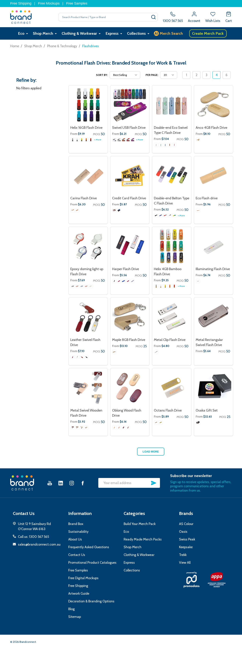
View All (185, 562)
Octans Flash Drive (168, 410)
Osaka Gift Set (207, 410)
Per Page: (152, 75)
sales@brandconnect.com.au (39, 544)
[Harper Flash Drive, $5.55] (130, 246)
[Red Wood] (73, 427)
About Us (75, 539)
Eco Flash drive (207, 198)
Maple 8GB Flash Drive (128, 340)
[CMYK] (119, 210)
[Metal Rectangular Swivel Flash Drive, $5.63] (213, 317)
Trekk (183, 555)
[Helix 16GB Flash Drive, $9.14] (88, 105)
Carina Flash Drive (83, 198)
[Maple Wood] (77, 210)
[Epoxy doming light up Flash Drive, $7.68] (88, 246)
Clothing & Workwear (79, 33)
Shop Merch (43, 33)
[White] (156, 145)
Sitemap (74, 617)
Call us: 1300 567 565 (33, 537)
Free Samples (76, 3)
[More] (27, 33)
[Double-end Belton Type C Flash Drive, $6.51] (171, 175)
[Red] (165, 215)
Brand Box (75, 524)
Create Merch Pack (208, 33)
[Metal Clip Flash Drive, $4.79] (171, 317)
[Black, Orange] (123, 140)
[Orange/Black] (86, 140)
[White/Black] (77, 140)
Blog (71, 609)
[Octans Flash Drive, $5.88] (171, 387)
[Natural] (170, 145)
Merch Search (169, 33)
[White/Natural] (161, 286)
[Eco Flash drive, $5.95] (213, 175)
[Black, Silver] (119, 140)
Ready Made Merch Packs (143, 539)
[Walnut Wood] (77, 427)
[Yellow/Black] (82, 140)
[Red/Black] (91, 140)
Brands (186, 513)
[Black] (156, 215)
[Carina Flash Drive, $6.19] (88, 175)
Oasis (183, 532)
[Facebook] (82, 483)
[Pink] (174, 145)
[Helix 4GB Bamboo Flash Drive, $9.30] (171, 246)
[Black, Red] (128, 140)
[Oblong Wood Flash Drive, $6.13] (130, 387)
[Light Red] (77, 286)
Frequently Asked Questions (88, 547)
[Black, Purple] (132, 140)
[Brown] (82, 357)
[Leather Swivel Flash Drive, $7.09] (88, 317)
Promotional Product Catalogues (92, 562)
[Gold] (161, 422)
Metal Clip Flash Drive (169, 340)
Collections (136, 33)
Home (14, 46)
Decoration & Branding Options (91, 601)
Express (112, 33)
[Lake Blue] (165, 145)
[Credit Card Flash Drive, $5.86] (130, 175)
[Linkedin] (60, 483)
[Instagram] (71, 483)
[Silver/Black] (73, 140)
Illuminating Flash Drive (213, 269)
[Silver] (132, 281)
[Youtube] (49, 483)
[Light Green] (161, 145)
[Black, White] (114, 140)
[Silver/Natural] (156, 286)
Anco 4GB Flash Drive (211, 128)
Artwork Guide (78, 593)
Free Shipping (20, 3)
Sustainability (78, 532)
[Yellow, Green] (174, 215)
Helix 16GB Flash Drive (86, 128)
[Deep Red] (119, 281)
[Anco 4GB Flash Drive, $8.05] (213, 105)
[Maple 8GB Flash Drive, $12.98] (130, 317)
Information (80, 513)
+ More (97, 139)
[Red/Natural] (174, 286)
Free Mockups (49, 3)
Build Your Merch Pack (140, 524)
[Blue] (161, 215)
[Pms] (114, 210)
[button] (191, 579)
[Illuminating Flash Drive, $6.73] (213, 246)
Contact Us (76, 555)
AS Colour (186, 524)
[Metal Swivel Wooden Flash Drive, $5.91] (88, 387)
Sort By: (102, 75)
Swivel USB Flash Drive (129, 128)
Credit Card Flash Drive (129, 198)
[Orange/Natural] (170, 286)
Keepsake (186, 547)
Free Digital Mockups (83, 578)
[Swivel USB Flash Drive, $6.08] (130, 105)
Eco (21, 33)
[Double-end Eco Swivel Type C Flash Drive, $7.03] (171, 105)
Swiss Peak (187, 539)
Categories (134, 513)
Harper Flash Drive (125, 269)
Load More (151, 451)
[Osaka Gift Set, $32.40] (213, 387)
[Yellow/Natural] (165, 286)
